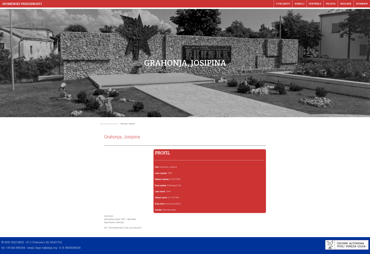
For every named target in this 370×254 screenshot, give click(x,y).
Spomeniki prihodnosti (22, 4)
